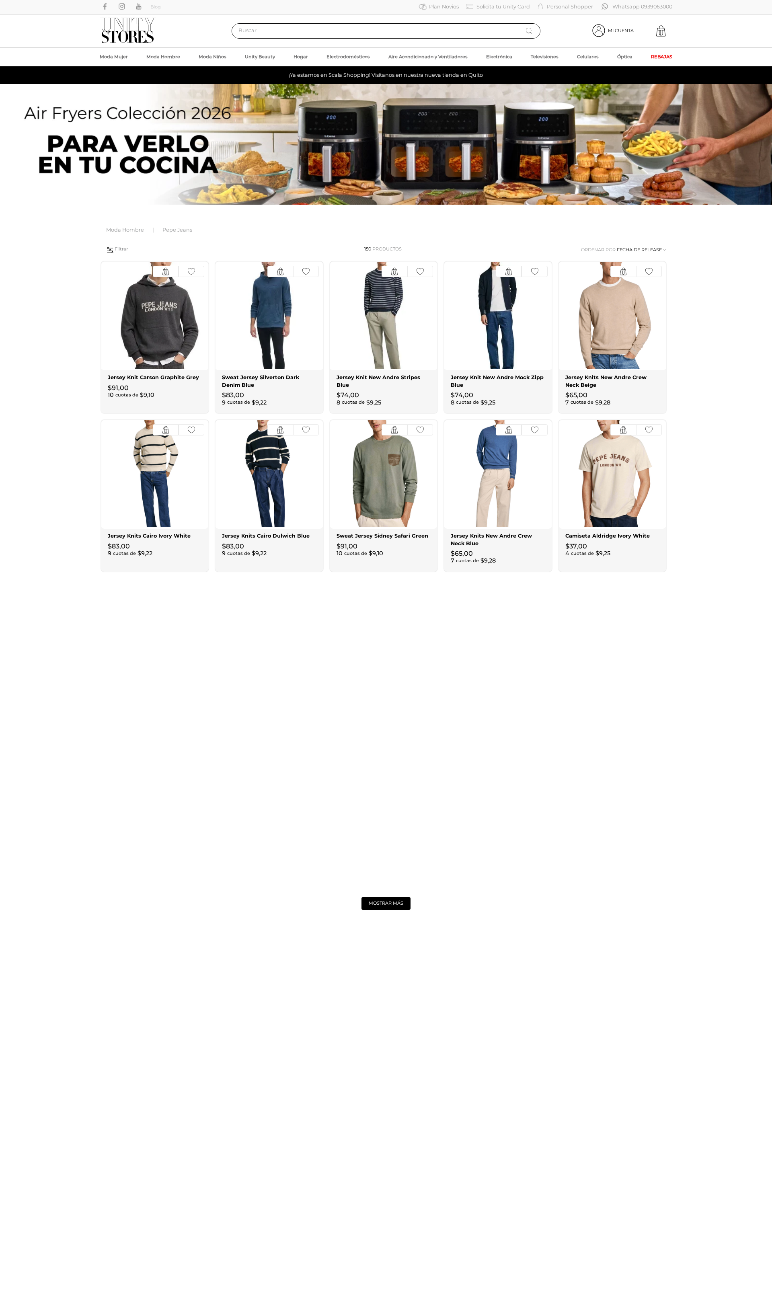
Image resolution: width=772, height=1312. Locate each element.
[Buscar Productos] (529, 31)
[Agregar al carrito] (166, 271)
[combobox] (386, 31)
